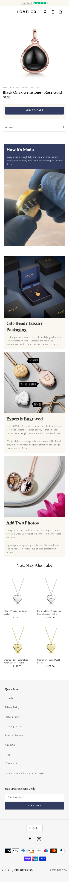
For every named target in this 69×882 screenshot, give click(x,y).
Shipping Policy (13, 726)
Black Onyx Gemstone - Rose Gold (24, 87)
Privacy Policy (12, 707)
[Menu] (7, 11)
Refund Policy (12, 717)
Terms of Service (14, 735)
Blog (7, 754)
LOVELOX (62, 870)
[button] (34, 127)
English (33, 828)
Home (5, 87)
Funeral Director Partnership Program (25, 773)
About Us (10, 745)
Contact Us (11, 763)
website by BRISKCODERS (17, 870)
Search (9, 698)
